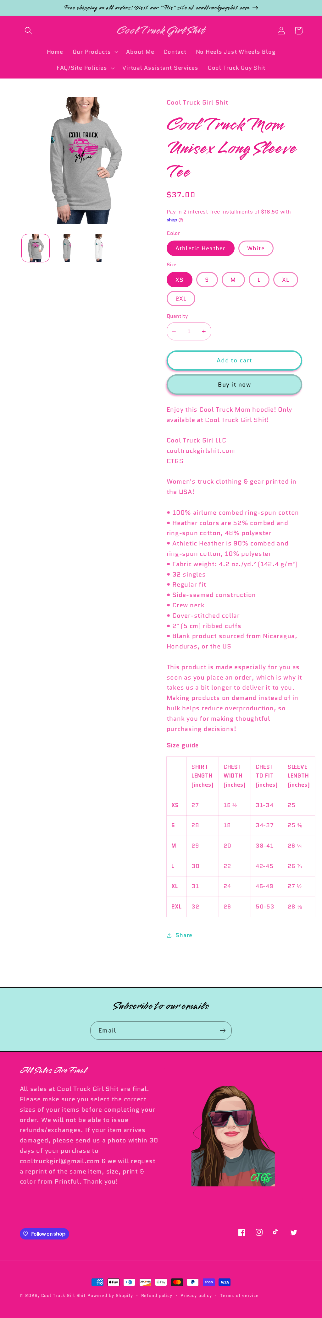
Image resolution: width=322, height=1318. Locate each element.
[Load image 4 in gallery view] (99, 248)
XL (286, 280)
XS (179, 280)
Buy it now (234, 384)
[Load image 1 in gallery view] (35, 248)
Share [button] (183, 935)
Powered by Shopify (110, 1295)
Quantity (177, 316)
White (256, 248)
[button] (28, 30)
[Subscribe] (222, 1030)
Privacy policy (196, 1295)
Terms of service (239, 1295)
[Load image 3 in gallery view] (67, 248)
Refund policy (156, 1295)
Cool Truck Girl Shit (63, 1295)
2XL (181, 298)
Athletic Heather (200, 248)
